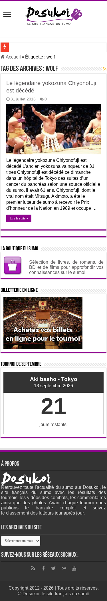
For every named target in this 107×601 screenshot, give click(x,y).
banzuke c (49, 507)
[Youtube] (74, 568)
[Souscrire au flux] (104, 69)
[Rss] (33, 568)
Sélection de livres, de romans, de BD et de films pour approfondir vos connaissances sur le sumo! (66, 267)
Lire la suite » (19, 218)
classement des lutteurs (30, 513)
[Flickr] (63, 568)
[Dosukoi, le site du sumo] (53, 15)
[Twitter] (53, 568)
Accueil (13, 57)
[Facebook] (43, 568)
